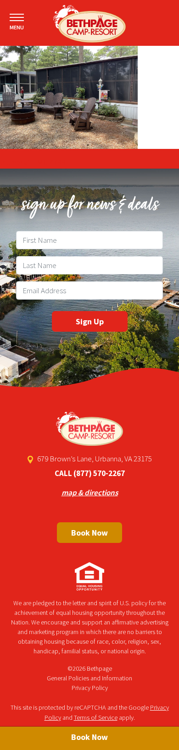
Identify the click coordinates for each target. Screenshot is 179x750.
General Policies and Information (89, 678)
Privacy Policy (90, 688)
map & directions (90, 492)
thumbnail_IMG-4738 (32, 162)
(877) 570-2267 (99, 473)
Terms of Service (95, 717)
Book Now (89, 532)
